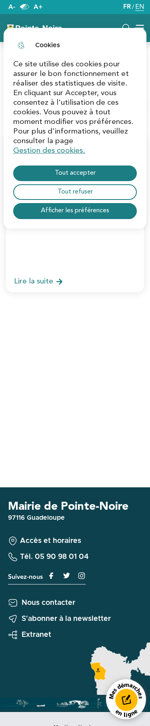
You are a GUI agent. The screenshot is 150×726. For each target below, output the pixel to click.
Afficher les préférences (75, 210)
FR (127, 7)
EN (139, 8)
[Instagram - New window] (78, 575)
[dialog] (75, 128)
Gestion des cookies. (49, 151)
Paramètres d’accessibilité (24, 7)
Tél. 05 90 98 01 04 (54, 556)
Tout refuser (75, 192)
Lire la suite (33, 281)
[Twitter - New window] (63, 575)
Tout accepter (75, 173)
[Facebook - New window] (49, 575)
